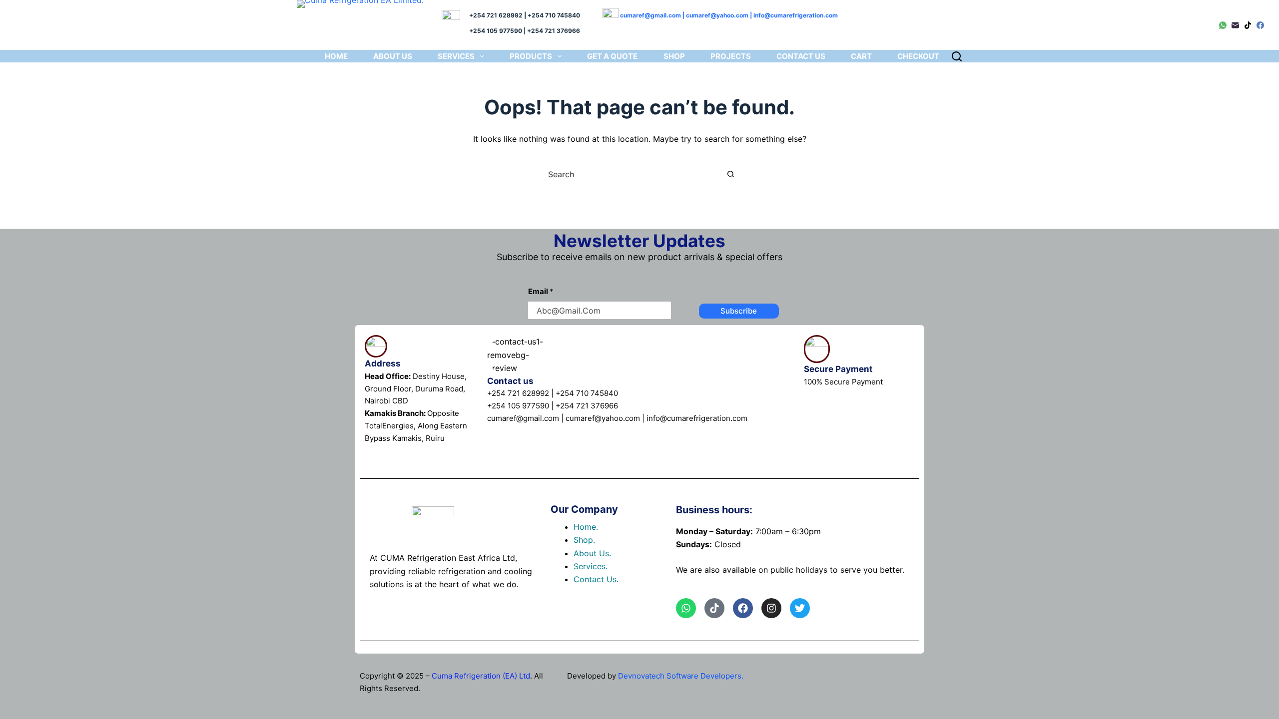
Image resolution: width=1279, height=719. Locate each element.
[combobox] (632, 174)
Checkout (918, 56)
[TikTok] (1248, 25)
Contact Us (800, 56)
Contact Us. (596, 579)
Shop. (584, 540)
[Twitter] (800, 608)
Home (336, 56)
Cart (861, 56)
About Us (392, 56)
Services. (591, 566)
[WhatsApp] (1223, 25)
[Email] (1235, 25)
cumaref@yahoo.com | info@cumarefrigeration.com (762, 15)
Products (531, 56)
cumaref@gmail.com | (653, 15)
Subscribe (738, 311)
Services (456, 56)
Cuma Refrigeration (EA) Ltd (481, 676)
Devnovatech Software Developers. (680, 676)
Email (541, 291)
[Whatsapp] (686, 608)
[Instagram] (771, 608)
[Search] (957, 56)
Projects (730, 56)
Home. (586, 527)
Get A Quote (612, 56)
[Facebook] (1260, 25)
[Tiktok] (714, 608)
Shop (674, 56)
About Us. (592, 553)
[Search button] (730, 174)
